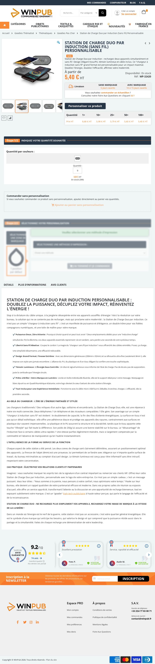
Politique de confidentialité (105, 617)
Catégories (18, 24)
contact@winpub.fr (141, 618)
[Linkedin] (39, 622)
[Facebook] (20, 622)
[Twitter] (26, 622)
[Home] (4, 25)
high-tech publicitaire (74, 493)
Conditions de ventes (102, 610)
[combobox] (89, 253)
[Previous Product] (145, 43)
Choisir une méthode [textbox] (44, 252)
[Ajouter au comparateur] (10, 118)
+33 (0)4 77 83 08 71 (141, 611)
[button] (58, 45)
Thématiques (45, 33)
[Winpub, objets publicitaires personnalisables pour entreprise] (31, 12)
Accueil (6, 33)
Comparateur (118, 2)
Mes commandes (96, 2)
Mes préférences (74, 624)
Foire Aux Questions (102, 631)
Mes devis (71, 631)
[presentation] (9, 285)
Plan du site (51, 659)
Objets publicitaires (40, 25)
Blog (133, 2)
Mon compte (73, 610)
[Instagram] (33, 622)
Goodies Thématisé (24, 33)
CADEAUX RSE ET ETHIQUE (93, 25)
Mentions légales (100, 624)
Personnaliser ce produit (85, 106)
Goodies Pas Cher (66, 33)
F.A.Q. (142, 2)
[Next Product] (149, 43)
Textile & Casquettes (65, 25)
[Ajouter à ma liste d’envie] (4, 118)
